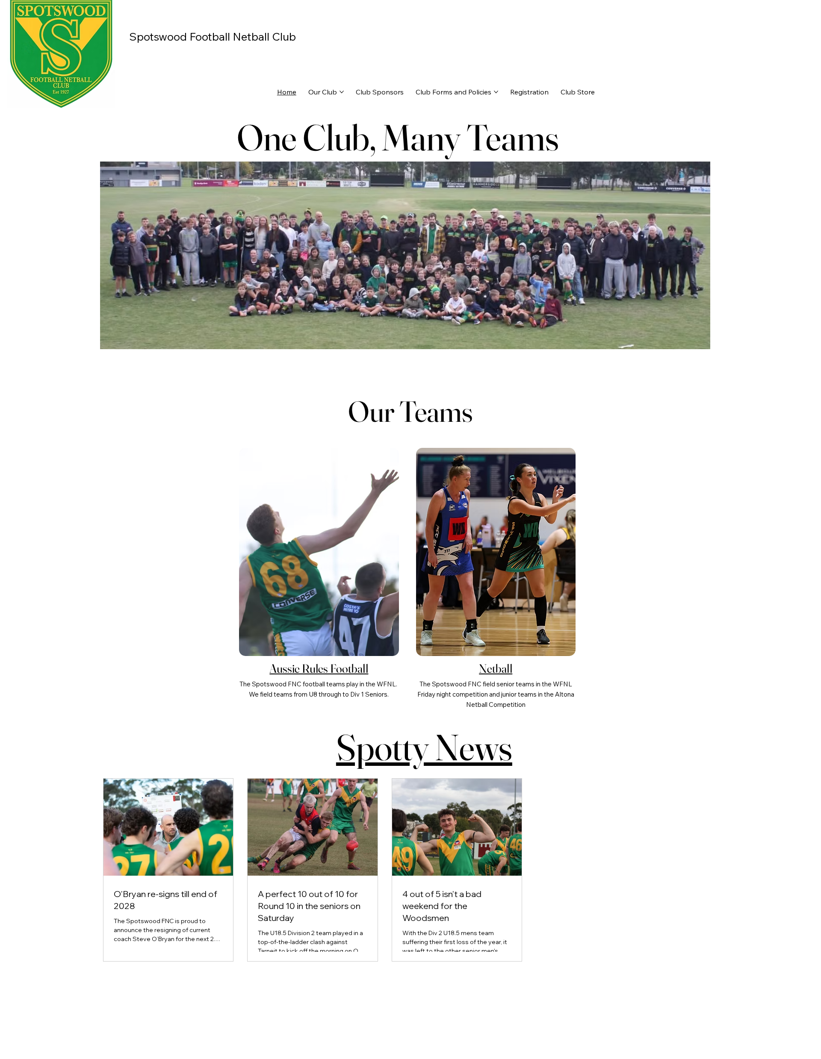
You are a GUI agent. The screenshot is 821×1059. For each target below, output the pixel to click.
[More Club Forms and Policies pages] (496, 92)
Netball (495, 668)
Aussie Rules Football (318, 668)
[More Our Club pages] (342, 92)
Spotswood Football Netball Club (212, 36)
